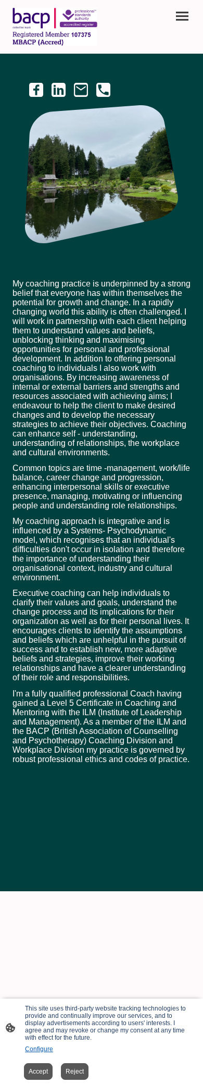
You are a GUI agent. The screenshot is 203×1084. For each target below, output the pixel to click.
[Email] (81, 90)
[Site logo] (54, 27)
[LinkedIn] (59, 90)
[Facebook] (36, 90)
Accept (38, 1071)
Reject (75, 1071)
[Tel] (103, 90)
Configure (39, 1049)
